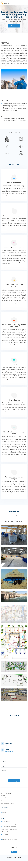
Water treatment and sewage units (9, 839)
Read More (14, 25)
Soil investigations (6, 836)
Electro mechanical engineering (9, 826)
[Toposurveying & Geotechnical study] (14, 681)
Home (3, 809)
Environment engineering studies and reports (12, 831)
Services (4, 814)
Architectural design (6, 821)
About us (4, 812)
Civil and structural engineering (9, 824)
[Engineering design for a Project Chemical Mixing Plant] (14, 538)
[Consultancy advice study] (14, 643)
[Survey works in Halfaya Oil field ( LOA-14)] (14, 616)
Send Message (14, 781)
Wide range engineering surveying (9, 829)
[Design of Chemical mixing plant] (14, 598)
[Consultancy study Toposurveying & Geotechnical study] (14, 697)
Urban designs (5, 834)
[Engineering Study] (14, 668)
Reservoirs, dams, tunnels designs (9, 842)
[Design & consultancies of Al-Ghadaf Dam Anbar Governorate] (14, 582)
